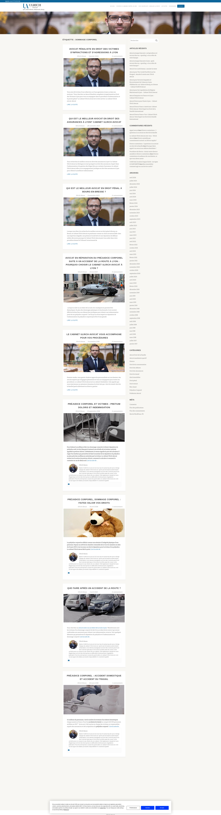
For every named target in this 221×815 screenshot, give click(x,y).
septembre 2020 (135, 273)
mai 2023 (133, 232)
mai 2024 (133, 193)
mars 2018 (133, 337)
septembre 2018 (135, 318)
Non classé (133, 387)
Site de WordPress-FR (137, 414)
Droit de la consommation (138, 364)
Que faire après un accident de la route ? (94, 588)
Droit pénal (133, 380)
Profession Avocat (135, 393)
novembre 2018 (134, 312)
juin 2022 (133, 238)
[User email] (68, 484)
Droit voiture (134, 384)
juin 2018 (132, 328)
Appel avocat (134, 130)
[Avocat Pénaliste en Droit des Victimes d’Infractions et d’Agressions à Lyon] (94, 72)
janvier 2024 (134, 206)
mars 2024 (133, 200)
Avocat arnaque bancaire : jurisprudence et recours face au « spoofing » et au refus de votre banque (143, 55)
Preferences (133, 807)
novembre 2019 (134, 292)
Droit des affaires (135, 368)
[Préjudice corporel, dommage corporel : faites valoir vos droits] (94, 523)
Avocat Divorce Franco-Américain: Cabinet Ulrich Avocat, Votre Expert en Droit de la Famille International (143, 109)
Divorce (132, 361)
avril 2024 (133, 197)
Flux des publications (136, 407)
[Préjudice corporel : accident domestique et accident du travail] (94, 699)
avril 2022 (133, 241)
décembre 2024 (135, 184)
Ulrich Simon (81, 56)
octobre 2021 (134, 248)
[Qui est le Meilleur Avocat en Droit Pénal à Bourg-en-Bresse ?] (94, 211)
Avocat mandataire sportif (138, 358)
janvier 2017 (133, 344)
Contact (180, 6)
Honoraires (172, 6)
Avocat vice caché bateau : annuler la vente (143, 69)
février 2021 (133, 257)
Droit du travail (134, 374)
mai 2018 (132, 331)
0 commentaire (117, 56)
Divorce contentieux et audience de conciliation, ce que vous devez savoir (144, 156)
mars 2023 (133, 235)
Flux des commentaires (137, 411)
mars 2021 (133, 254)
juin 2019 (132, 296)
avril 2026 (133, 177)
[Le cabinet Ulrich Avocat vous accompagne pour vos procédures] (94, 357)
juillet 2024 (133, 187)
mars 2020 (133, 283)
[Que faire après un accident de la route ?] (94, 608)
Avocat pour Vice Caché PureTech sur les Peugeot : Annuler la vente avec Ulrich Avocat (142, 74)
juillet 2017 (133, 340)
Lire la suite (78, 105)
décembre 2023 (135, 209)
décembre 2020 (135, 264)
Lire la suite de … (92, 460)
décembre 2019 (134, 289)
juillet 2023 (133, 225)
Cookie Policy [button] (103, 808)
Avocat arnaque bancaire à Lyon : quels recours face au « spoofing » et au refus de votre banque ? (143, 63)
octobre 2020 (134, 270)
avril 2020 (133, 280)
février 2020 (133, 286)
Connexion (133, 404)
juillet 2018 (133, 324)
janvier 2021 (133, 261)
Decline (148, 807)
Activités (164, 6)
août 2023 (133, 222)
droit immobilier (135, 377)
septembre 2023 (135, 219)
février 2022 (133, 245)
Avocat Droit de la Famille (138, 355)
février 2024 (133, 203)
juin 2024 (133, 190)
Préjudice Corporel (136, 390)
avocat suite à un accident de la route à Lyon (93, 628)
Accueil (112, 6)
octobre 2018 (134, 315)
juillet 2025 (133, 181)
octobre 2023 (134, 216)
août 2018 (133, 321)
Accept (162, 807)
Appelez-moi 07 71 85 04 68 (12, 1)
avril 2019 (133, 299)
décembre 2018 (134, 308)
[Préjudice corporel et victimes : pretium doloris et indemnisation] (94, 427)
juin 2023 (133, 229)
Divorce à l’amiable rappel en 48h (127, 6)
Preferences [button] (66, 809)
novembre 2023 (135, 213)
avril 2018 (133, 334)
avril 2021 (133, 251)
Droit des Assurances (136, 371)
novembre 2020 (135, 267)
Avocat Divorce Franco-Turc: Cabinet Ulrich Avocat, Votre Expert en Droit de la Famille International (143, 117)
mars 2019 (133, 302)
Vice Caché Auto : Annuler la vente (149, 6)
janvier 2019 (133, 305)
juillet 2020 (133, 277)
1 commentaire (117, 507)
